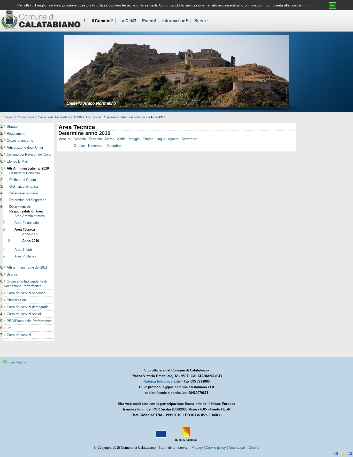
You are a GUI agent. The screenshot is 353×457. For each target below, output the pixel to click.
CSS (343, 454)
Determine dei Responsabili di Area (106, 117)
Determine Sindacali (24, 193)
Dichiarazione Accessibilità (336, 454)
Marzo (109, 139)
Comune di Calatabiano (17, 117)
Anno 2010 (30, 241)
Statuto (12, 126)
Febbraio (95, 139)
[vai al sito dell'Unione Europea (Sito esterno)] (160, 432)
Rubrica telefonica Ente (162, 381)
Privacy (197, 448)
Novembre (95, 146)
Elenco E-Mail (17, 161)
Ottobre (79, 146)
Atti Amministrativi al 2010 (66, 117)
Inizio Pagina (16, 362)
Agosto (173, 139)
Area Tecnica (139, 117)
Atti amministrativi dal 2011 (27, 267)
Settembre (189, 139)
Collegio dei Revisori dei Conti (29, 154)
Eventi (148, 21)
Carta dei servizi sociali (24, 314)
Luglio (160, 139)
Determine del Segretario (27, 200)
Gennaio (79, 139)
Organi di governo (20, 140)
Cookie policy (313, 5)
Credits (254, 448)
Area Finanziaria (26, 223)
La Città (126, 21)
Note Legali (237, 448)
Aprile (121, 139)
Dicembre (113, 146)
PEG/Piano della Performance (29, 321)
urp (9, 328)
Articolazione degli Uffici (25, 147)
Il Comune (102, 21)
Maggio (134, 139)
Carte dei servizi (19, 335)
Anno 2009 (30, 234)
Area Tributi (23, 250)
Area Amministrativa (29, 216)
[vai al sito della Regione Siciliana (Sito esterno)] (185, 432)
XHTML (350, 454)
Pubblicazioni (17, 300)
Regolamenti (16, 133)
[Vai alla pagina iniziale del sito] (41, 20)
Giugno (148, 139)
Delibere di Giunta (22, 180)
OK (332, 5)
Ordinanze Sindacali (24, 186)
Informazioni (174, 21)
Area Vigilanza (25, 256)
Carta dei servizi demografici (28, 307)
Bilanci (12, 274)
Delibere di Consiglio (24, 173)
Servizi (201, 21)
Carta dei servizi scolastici (26, 293)
